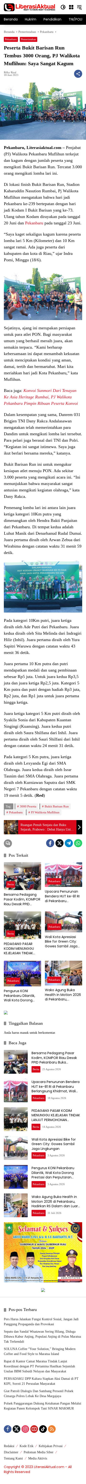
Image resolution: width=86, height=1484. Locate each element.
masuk (24, 1032)
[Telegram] (69, 843)
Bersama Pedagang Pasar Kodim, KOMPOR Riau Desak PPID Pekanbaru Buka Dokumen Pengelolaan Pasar (22, 899)
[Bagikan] (78, 74)
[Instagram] (25, 1429)
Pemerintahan (28, 39)
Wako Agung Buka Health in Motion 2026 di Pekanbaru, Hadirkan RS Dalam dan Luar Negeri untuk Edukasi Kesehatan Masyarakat (63, 995)
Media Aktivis (37, 1458)
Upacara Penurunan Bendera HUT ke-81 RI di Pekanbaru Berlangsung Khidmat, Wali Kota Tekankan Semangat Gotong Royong (63, 896)
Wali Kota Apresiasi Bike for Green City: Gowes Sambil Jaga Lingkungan (61, 942)
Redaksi (9, 1446)
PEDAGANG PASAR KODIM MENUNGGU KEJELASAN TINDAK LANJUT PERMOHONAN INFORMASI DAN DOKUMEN (21, 949)
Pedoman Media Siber (39, 1452)
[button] (63, 7)
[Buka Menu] (71, 7)
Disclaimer (11, 1452)
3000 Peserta (28, 806)
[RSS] (52, 1429)
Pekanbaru (11, 39)
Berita (10, 884)
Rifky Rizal (10, 72)
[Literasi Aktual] (29, 7)
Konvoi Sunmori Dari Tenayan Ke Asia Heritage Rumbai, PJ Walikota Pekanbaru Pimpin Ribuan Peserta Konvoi (41, 397)
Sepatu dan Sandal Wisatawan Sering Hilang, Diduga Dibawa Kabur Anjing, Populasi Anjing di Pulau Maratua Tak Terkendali (42, 1336)
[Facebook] (50, 843)
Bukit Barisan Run (57, 806)
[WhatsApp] (78, 843)
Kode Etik (26, 1446)
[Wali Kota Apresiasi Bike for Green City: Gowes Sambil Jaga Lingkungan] (63, 921)
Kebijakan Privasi (51, 1446)
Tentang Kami (13, 1458)
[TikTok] (43, 1429)
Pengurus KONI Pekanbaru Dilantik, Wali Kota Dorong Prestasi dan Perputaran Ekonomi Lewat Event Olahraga (22, 996)
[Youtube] (34, 1429)
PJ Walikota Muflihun (45, 812)
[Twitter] (59, 843)
